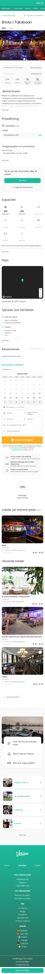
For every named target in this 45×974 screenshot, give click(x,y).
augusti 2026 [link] (22, 374)
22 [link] (34, 393)
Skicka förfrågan (23, 440)
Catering (28, 8)
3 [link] (4, 385)
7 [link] (28, 385)
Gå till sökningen (8, 15)
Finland (24, 937)
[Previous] (7, 529)
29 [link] (16, 380)
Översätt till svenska (12, 91)
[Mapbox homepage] (7, 297)
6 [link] (22, 385)
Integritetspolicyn (17, 450)
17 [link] (4, 393)
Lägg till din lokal (22, 885)
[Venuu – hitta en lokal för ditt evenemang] (6, 3)
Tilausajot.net (22, 918)
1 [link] (10, 402)
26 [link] (16, 398)
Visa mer (5, 110)
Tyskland (24, 943)
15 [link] (34, 389)
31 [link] (28, 380)
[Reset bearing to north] (40, 296)
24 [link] (5, 398)
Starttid (10, 419)
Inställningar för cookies (22, 958)
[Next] (38, 529)
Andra (24, 946)
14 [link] (28, 389)
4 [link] (10, 385)
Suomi (7, 865)
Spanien (24, 930)
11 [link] (10, 389)
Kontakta (22, 180)
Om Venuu (22, 908)
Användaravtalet (16, 448)
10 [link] (4, 389)
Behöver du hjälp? (22, 895)
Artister (35, 8)
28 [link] (10, 380)
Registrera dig (22, 879)
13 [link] (22, 389)
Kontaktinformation (22, 898)
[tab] (22, 135)
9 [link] (39, 385)
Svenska (22, 865)
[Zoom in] (40, 289)
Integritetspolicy (22, 965)
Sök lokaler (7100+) (13, 697)
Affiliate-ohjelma (23, 921)
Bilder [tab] (4, 28)
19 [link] (16, 393)
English (38, 865)
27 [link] (5, 380)
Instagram (22, 914)
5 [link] (16, 385)
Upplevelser (18, 8)
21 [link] (28, 393)
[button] (3, 45)
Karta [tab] (11, 28)
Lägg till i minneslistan (34, 15)
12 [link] (16, 389)
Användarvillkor (22, 961)
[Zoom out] (40, 292)
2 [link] (39, 380)
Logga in (22, 882)
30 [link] (22, 380)
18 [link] (10, 393)
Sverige (24, 940)
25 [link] (10, 398)
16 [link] (39, 389)
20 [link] (22, 393)
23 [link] (40, 393)
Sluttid (30, 419)
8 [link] (33, 385)
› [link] (39, 374)
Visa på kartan (36, 67)
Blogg (22, 911)
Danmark (24, 934)
